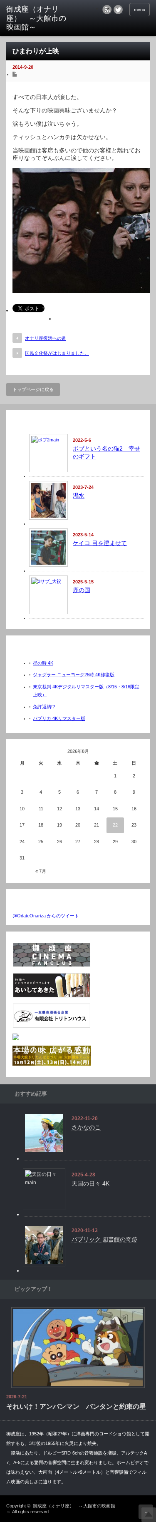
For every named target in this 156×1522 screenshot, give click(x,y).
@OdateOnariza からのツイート (45, 915)
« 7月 (40, 871)
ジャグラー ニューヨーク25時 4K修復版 (73, 674)
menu (139, 9)
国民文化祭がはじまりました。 (57, 353)
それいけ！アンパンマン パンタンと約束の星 (76, 1406)
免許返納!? (44, 706)
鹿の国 (81, 590)
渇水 (78, 495)
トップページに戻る (33, 389)
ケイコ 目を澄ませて (100, 543)
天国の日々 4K (90, 1183)
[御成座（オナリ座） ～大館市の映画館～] (37, 18)
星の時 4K (43, 662)
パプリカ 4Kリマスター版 (59, 718)
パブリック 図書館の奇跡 (104, 1239)
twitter (118, 9)
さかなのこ (86, 1127)
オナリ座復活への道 (45, 338)
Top (148, 1514)
